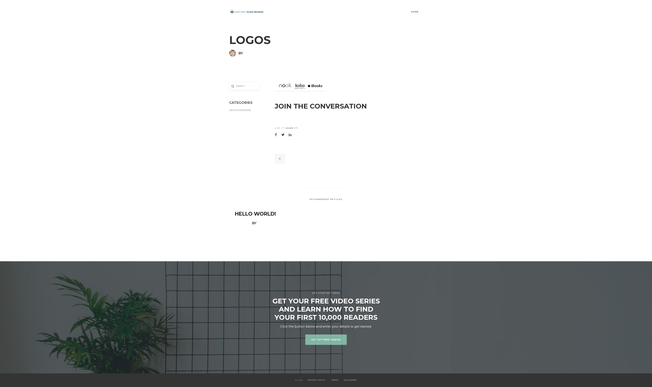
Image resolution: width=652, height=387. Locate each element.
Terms (334, 380)
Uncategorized (240, 110)
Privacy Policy (316, 380)
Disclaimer (350, 380)
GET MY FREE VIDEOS (326, 339)
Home (415, 12)
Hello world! (255, 214)
